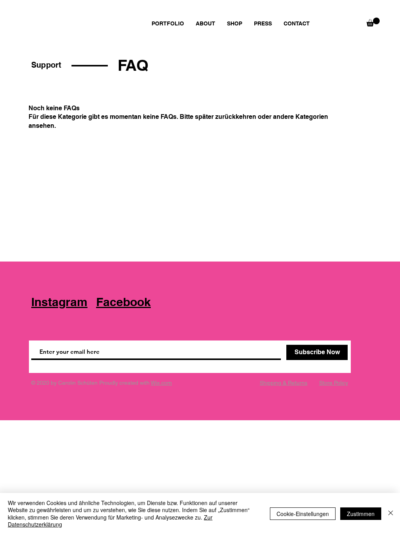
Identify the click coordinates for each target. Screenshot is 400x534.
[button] (373, 22)
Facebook (123, 302)
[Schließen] (390, 513)
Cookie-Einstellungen (303, 514)
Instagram (59, 302)
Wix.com (161, 383)
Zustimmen (361, 514)
